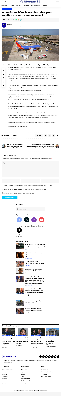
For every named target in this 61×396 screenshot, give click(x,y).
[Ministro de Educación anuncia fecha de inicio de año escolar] (20, 271)
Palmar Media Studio (42, 390)
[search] (54, 1)
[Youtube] (41, 222)
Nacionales (28, 249)
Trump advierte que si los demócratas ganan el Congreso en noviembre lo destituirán (8, 341)
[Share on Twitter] (13, 20)
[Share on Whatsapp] (16, 20)
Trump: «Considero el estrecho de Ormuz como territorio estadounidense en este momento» (37, 341)
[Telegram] (43, 356)
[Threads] (19, 232)
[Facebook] (19, 222)
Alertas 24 (9, 24)
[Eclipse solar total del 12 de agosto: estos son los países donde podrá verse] (20, 255)
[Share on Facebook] (11, 20)
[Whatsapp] (40, 356)
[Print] (3, 82)
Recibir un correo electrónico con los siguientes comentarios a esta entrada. (24, 189)
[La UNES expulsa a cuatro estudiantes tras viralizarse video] (20, 264)
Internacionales (29, 258)
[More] (23, 20)
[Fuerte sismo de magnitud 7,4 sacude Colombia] (20, 303)
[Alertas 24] (30, 1)
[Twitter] (26, 222)
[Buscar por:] (28, 209)
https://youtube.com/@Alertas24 (17, 127)
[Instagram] (33, 222)
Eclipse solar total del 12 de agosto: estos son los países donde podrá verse (34, 254)
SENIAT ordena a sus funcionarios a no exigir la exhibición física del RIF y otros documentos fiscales (35, 246)
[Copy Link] (21, 20)
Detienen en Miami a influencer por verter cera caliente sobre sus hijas (22, 340)
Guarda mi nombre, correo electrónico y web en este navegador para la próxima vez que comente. (28, 185)
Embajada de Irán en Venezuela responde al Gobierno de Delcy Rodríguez (33, 310)
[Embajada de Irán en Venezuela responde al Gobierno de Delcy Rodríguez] (20, 311)
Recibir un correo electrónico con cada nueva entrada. (18, 193)
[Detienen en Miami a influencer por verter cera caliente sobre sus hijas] (23, 332)
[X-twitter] (52, 356)
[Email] (18, 20)
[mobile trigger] (3, 2)
